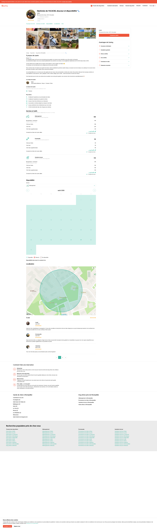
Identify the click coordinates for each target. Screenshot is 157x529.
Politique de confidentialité (32, 523)
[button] (114, 46)
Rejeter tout (17, 526)
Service (27, 182)
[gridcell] (81, 200)
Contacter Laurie (114, 35)
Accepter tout (7, 526)
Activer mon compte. (67, 1)
